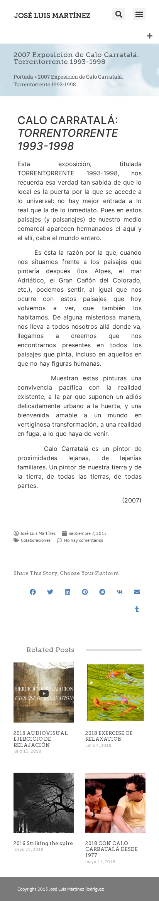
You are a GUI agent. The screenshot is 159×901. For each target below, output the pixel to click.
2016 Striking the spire (43, 843)
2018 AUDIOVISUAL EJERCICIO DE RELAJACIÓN (41, 739)
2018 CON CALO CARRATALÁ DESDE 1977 (111, 849)
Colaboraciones (36, 540)
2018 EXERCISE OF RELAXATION (109, 736)
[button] (139, 14)
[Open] (150, 35)
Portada (23, 76)
